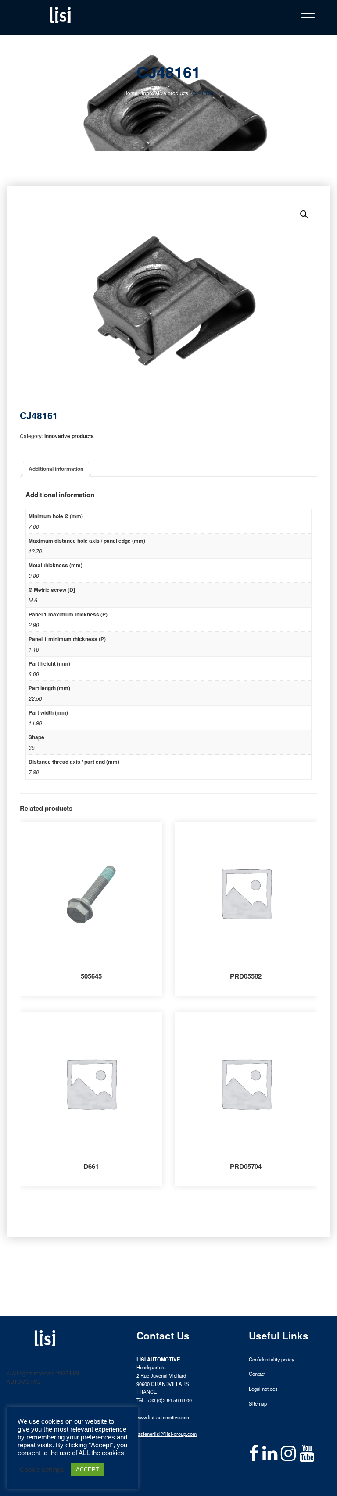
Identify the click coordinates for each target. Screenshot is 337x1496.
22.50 (35, 698)
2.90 (34, 624)
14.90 (35, 723)
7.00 (34, 526)
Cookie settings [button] (42, 1469)
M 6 (33, 600)
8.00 (34, 673)
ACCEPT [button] (87, 1469)
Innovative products (165, 92)
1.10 (34, 649)
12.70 (35, 551)
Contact (257, 1373)
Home (130, 92)
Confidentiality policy (271, 1359)
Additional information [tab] (56, 469)
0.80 (34, 575)
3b (32, 747)
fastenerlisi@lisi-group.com (166, 1433)
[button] (304, 214)
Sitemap (258, 1403)
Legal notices (263, 1388)
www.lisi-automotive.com (163, 1417)
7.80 (34, 772)
